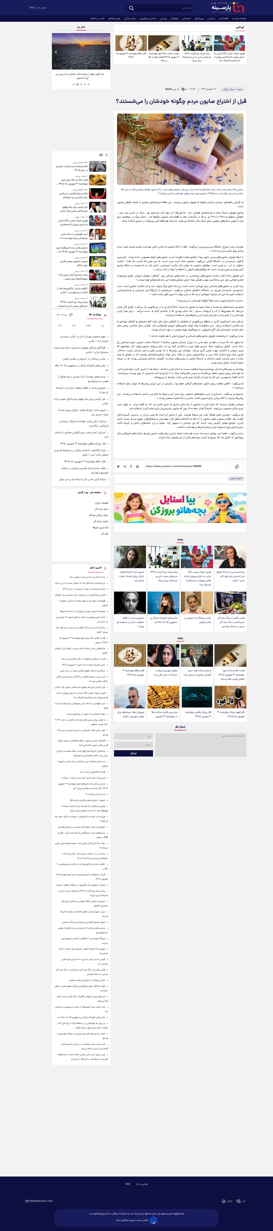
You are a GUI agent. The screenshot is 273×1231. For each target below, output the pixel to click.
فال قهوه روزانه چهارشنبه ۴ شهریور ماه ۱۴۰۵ (231, 714)
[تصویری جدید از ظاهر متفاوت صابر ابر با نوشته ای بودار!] (130, 603)
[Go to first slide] (106, 51)
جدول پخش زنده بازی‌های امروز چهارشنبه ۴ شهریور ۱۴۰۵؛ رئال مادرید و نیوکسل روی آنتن (71, 250)
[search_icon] (131, 8)
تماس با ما (42, 8)
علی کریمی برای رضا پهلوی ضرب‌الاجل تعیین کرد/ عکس (73, 209)
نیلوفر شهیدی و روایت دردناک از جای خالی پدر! (166, 673)
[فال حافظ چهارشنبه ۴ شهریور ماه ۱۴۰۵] (131, 43)
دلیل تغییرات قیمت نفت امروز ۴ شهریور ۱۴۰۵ (83, 665)
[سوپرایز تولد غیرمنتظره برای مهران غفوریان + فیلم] (130, 697)
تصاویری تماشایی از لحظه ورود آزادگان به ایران (81, 74)
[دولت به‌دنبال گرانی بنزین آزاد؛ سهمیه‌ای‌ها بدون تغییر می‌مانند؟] (97, 275)
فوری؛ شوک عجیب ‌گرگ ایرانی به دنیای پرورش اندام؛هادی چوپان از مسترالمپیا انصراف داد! (229, 57)
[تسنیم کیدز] (180, 509)
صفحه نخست (239, 19)
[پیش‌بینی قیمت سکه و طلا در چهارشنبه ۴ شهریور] (163, 697)
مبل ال (104, 534)
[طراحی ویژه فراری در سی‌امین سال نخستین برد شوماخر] (97, 193)
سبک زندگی (130, 19)
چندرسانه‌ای (114, 19)
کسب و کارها (98, 19)
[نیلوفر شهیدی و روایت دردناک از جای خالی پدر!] (163, 655)
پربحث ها (62, 315)
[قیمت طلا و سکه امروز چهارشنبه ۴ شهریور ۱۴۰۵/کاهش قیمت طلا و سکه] (163, 43)
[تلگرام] (125, 466)
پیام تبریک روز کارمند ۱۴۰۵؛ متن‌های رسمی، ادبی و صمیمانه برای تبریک (196, 57)
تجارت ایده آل (100, 521)
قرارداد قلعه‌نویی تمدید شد (92, 772)
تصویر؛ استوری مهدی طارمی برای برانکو (73, 263)
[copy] (236, 466)
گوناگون (240, 28)
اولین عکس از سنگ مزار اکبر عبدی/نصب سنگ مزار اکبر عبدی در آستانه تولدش (231, 622)
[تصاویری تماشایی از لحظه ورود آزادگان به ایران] (81, 51)
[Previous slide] (56, 51)
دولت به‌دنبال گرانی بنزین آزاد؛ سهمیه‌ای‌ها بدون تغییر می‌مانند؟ (72, 277)
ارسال (133, 753)
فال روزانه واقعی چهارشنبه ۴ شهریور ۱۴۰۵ (198, 714)
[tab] (88, 84)
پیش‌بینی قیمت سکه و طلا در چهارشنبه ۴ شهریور (164, 714)
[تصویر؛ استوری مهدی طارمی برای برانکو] (97, 261)
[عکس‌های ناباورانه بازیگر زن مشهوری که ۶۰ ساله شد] (163, 603)
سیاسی (211, 19)
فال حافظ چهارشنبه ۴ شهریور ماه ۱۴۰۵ (131, 55)
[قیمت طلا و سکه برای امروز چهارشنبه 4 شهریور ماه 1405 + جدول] (97, 180)
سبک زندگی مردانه (98, 515)
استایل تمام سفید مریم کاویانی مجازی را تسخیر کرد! (197, 673)
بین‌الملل (199, 19)
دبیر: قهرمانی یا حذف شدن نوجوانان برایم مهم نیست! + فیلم (73, 236)
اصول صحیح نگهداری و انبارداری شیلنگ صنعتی (83, 922)
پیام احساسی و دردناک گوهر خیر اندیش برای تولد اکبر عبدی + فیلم (230, 576)
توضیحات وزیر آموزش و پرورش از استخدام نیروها (82, 611)
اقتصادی (224, 19)
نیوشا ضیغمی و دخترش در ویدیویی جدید (85, 714)
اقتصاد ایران (101, 503)
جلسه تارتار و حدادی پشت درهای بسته (87, 577)
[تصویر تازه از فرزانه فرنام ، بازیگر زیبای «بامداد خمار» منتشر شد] (130, 557)
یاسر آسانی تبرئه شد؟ (95, 794)
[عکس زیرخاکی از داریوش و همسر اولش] (197, 603)
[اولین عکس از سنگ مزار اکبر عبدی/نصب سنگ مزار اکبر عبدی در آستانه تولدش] (230, 603)
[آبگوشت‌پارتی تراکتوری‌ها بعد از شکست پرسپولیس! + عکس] (97, 289)
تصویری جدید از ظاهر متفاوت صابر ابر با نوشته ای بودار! (130, 622)
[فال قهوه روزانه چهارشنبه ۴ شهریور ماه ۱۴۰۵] (230, 697)
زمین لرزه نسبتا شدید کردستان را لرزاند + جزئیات (83, 778)
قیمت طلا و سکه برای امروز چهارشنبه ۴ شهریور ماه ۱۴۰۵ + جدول (72, 182)
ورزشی (164, 19)
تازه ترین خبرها (100, 528)
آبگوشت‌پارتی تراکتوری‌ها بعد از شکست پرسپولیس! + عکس (72, 291)
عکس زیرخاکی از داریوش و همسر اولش (198, 620)
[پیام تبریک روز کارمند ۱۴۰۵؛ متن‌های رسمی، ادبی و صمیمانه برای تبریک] (196, 43)
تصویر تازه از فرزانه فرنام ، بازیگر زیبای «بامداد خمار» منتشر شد (131, 576)
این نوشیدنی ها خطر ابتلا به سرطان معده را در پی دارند (80, 583)
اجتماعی (186, 19)
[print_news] (137, 466)
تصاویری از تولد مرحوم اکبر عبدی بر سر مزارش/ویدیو (81, 827)
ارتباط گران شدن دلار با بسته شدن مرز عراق (83, 479)
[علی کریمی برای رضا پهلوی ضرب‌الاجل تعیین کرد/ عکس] (97, 207)
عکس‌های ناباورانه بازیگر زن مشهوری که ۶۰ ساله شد (164, 620)
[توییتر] (118, 466)
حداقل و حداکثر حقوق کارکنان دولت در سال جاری (82, 671)
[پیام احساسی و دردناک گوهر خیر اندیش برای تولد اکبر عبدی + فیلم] (230, 557)
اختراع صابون (236, 478)
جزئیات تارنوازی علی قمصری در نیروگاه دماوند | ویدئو (80, 885)
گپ (243, 1201)
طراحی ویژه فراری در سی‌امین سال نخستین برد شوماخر (73, 195)
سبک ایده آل (101, 509)
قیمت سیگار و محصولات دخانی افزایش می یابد (83, 659)
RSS (32, 8)
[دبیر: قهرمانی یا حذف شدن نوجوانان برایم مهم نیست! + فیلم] (97, 234)
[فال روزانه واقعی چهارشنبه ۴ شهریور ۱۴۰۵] (197, 697)
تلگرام (229, 1201)
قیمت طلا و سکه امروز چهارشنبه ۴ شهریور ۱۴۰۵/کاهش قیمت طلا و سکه (163, 57)
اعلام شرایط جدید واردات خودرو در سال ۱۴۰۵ (71, 168)
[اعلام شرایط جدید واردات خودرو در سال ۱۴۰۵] (97, 166)
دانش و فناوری (148, 19)
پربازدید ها (95, 315)
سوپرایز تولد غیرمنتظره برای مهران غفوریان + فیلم (130, 714)
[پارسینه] (226, 8)
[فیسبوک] (131, 466)
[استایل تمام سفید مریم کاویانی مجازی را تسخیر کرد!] (197, 655)
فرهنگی (174, 19)
